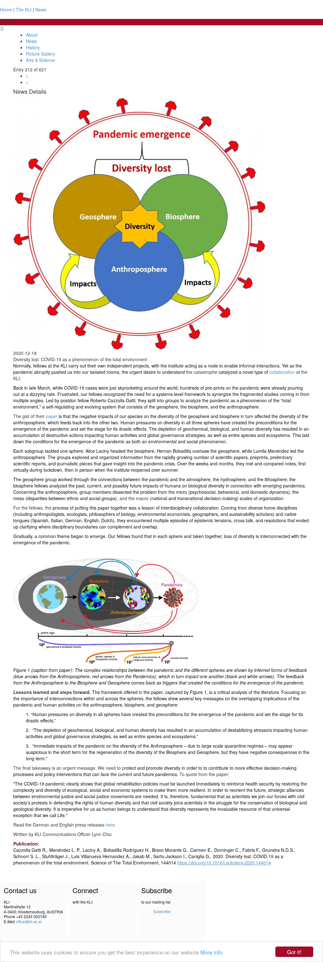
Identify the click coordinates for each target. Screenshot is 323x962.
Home (6, 9)
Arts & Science (40, 60)
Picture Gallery (40, 54)
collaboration (282, 372)
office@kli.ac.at (29, 921)
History (33, 47)
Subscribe (162, 911)
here (110, 825)
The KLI (24, 9)
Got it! (294, 952)
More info (211, 952)
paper (51, 416)
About (32, 35)
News (40, 9)
